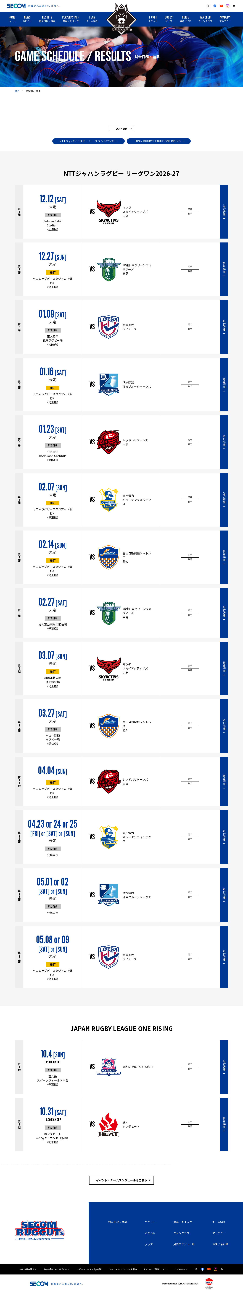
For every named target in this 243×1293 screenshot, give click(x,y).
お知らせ (150, 1233)
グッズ (149, 1244)
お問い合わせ (220, 1244)
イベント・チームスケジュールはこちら (121, 1180)
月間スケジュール (183, 1244)
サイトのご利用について (155, 1269)
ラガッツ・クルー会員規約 (89, 1269)
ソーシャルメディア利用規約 (123, 1269)
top (17, 90)
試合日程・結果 (117, 1222)
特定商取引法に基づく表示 (56, 1269)
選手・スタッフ (182, 1222)
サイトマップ (181, 1269)
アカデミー (219, 1233)
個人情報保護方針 (28, 1269)
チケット (150, 1222)
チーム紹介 (219, 1222)
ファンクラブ (181, 1233)
